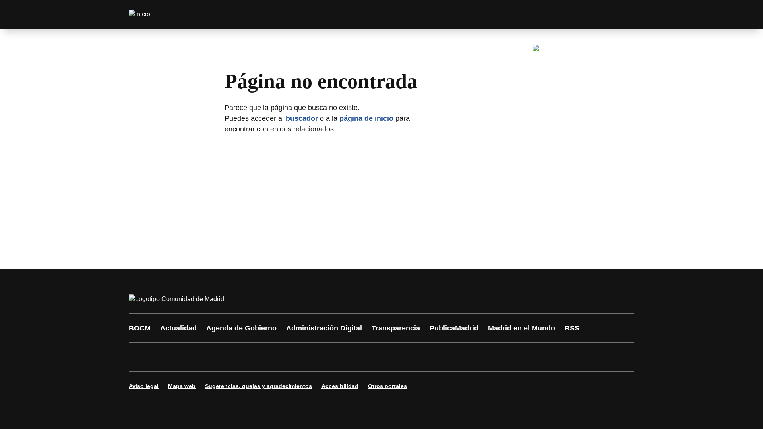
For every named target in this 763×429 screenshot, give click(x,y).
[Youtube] (211, 357)
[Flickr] (307, 357)
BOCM (140, 328)
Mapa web (182, 386)
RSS (572, 328)
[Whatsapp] (259, 357)
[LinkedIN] (235, 357)
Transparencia (396, 328)
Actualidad (178, 328)
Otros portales (387, 386)
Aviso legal (144, 386)
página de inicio (366, 118)
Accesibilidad (339, 386)
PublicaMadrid (454, 328)
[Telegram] (331, 357)
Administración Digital (324, 328)
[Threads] (354, 357)
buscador (302, 118)
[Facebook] (140, 357)
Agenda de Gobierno (241, 328)
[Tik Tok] (283, 357)
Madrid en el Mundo (521, 328)
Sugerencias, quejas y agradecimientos (258, 386)
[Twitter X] (187, 357)
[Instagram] (164, 357)
